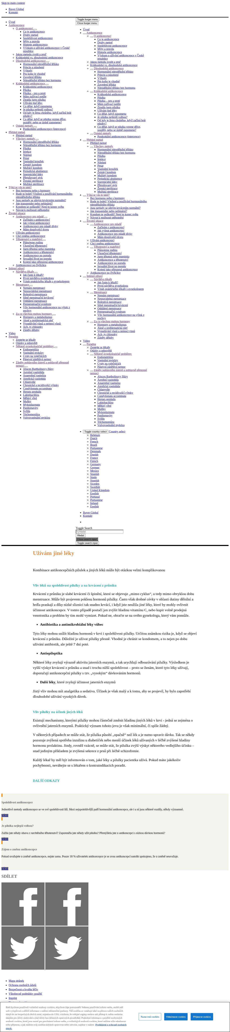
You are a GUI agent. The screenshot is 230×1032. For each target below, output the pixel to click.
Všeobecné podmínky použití (25, 993)
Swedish (95, 487)
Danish (94, 454)
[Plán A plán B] (2, 842)
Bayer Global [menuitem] (16, 9)
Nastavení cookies (150, 1016)
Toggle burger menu (87, 19)
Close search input (87, 539)
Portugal (95, 496)
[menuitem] (12, 21)
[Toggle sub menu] (84, 33)
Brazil (93, 444)
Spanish (94, 474)
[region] (115, 1017)
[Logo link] (157, 25)
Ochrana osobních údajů (22, 985)
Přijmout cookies (202, 1016)
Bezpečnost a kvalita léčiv (23, 989)
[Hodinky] (2, 795)
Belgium (95, 435)
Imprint (13, 998)
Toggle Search (84, 528)
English (94, 493)
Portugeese (96, 448)
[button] (35, 29)
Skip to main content (13, 3)
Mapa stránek (16, 980)
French (94, 441)
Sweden (94, 483)
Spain (93, 477)
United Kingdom (99, 490)
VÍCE (4, 815)
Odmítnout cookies (176, 1016)
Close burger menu (87, 23)
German (94, 467)
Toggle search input (87, 543)
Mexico (94, 470)
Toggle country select (95, 431)
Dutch (93, 438)
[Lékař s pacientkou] (2, 819)
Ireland (94, 503)
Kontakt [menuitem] (13, 12)
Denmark (95, 451)
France (94, 457)
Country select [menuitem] (117, 431)
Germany (95, 464)
